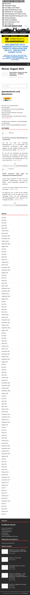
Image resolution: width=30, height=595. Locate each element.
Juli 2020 (4, 396)
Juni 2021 (4, 367)
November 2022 (6, 322)
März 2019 (4, 438)
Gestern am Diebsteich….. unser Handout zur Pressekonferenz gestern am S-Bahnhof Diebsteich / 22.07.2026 (18, 576)
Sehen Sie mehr (21, 150)
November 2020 (6, 385)
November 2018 (6, 448)
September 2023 (6, 296)
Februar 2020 (5, 409)
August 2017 (5, 485)
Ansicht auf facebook (21, 165)
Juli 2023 (4, 301)
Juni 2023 (4, 304)
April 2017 (4, 490)
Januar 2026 (5, 233)
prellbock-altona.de (13, 536)
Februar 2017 (5, 495)
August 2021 (5, 362)
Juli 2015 (4, 514)
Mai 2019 (4, 432)
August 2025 (5, 246)
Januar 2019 (5, 443)
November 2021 (6, 354)
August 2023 (5, 299)
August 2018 (5, 456)
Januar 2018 (5, 474)
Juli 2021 (4, 364)
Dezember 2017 (6, 477)
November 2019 (6, 417)
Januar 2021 (5, 380)
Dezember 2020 (6, 383)
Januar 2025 (5, 264)
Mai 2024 (4, 278)
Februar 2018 (5, 472)
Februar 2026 (5, 230)
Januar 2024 (5, 286)
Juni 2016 (4, 506)
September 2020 (6, 390)
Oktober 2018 (5, 451)
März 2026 (4, 228)
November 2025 (6, 238)
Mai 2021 (4, 369)
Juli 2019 (4, 427)
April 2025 (4, 257)
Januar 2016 (5, 511)
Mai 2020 (4, 401)
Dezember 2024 (6, 267)
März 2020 (4, 406)
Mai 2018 (4, 464)
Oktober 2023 (5, 293)
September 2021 (6, 359)
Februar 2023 (5, 314)
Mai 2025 (4, 254)
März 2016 (4, 509)
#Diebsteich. (5, 184)
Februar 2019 (5, 440)
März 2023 (4, 312)
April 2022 (4, 341)
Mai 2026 (4, 223)
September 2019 (6, 422)
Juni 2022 (4, 335)
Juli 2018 (4, 459)
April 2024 (4, 280)
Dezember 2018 (6, 446)
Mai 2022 (4, 338)
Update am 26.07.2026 (15, 558)
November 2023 (6, 291)
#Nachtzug (4, 150)
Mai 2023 (4, 307)
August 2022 (5, 330)
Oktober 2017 (5, 482)
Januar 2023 (5, 317)
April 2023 (4, 309)
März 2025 (4, 259)
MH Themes (25, 593)
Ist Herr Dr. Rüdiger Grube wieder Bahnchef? (17, 585)
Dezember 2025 (6, 236)
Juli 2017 (4, 488)
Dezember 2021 (6, 351)
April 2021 (4, 372)
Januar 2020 (5, 411)
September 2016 (6, 501)
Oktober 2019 (5, 419)
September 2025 (6, 244)
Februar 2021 (5, 377)
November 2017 (6, 480)
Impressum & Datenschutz (8, 543)
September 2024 (6, 270)
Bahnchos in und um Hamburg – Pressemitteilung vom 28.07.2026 (17, 550)
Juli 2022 (4, 333)
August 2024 (5, 272)
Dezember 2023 (6, 288)
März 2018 (4, 469)
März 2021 (4, 375)
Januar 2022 (5, 348)
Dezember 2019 (6, 414)
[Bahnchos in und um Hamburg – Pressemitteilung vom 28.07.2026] (5, 553)
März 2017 (4, 493)
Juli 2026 (4, 217)
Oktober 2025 (5, 241)
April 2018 (4, 466)
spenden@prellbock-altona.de (18, 125)
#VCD (23, 178)
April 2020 (4, 404)
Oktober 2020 (5, 388)
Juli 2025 (4, 249)
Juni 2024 (4, 275)
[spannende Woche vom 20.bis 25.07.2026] (5, 569)
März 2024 (4, 283)
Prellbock (21, 77)
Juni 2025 (4, 251)
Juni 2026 (4, 220)
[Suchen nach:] (15, 86)
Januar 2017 (5, 498)
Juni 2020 (4, 398)
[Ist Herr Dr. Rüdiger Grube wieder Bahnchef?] (5, 587)
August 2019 (5, 425)
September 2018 (6, 453)
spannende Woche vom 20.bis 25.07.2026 (17, 566)
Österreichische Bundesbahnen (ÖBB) (12, 146)
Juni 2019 (4, 430)
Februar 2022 (5, 346)
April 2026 (4, 225)
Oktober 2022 (5, 325)
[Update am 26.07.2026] (5, 561)
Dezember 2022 (6, 320)
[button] (28, 64)
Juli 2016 (4, 503)
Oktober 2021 (5, 356)
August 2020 (5, 393)
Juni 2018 (4, 461)
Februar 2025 (5, 262)
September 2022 (6, 327)
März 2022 (4, 343)
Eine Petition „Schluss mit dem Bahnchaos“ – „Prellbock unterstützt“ (18, 74)
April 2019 (4, 435)
